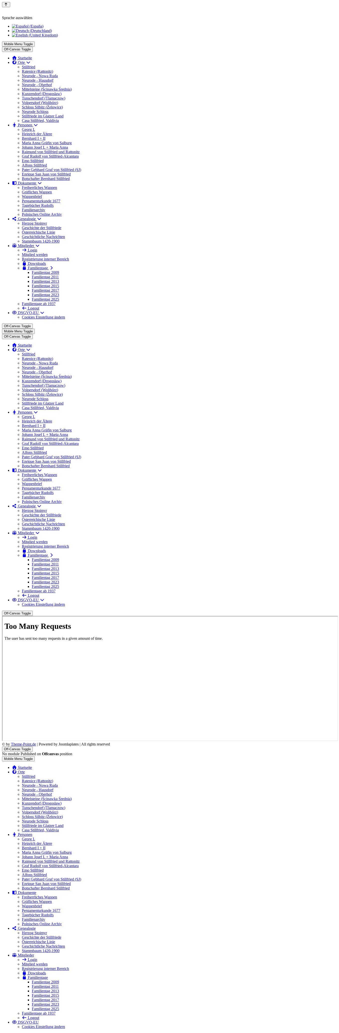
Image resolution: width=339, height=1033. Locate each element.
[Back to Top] (6, 4)
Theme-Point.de (23, 744)
